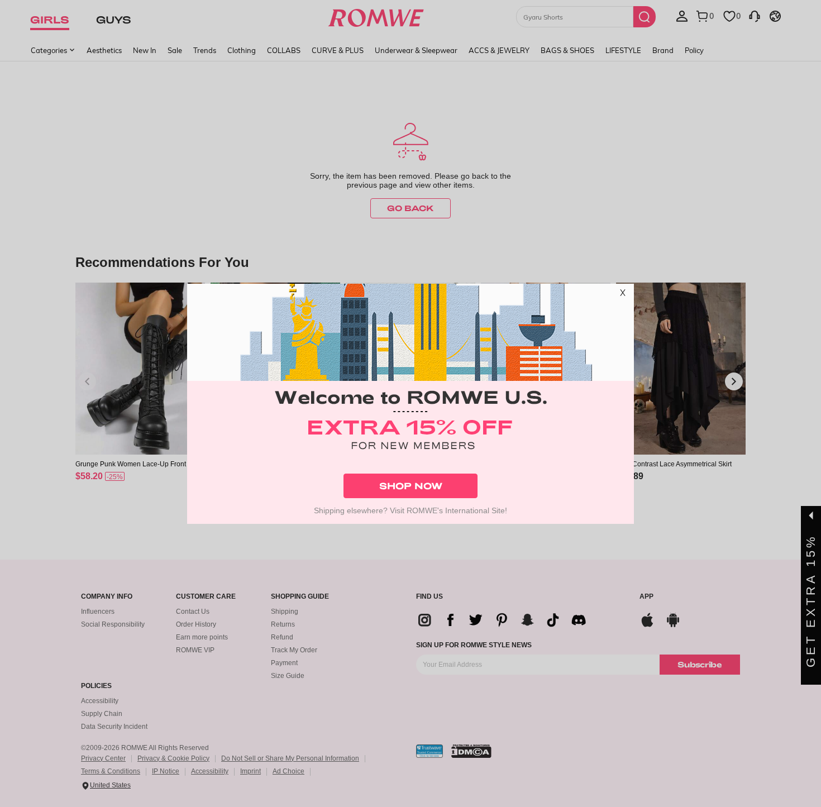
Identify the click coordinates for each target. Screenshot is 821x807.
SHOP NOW (410, 485)
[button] (622, 295)
